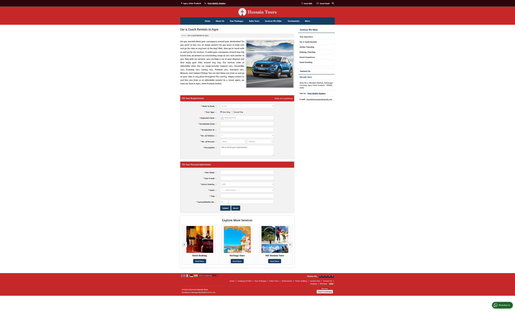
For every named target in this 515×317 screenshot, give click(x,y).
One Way (226, 112)
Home (207, 21)
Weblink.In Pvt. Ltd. (208, 292)
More (307, 21)
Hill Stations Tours (241, 255)
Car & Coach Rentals (308, 42)
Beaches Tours (279, 255)
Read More (203, 261)
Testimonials (293, 21)
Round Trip (238, 112)
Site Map (323, 284)
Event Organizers (307, 57)
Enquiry (313, 284)
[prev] (184, 244)
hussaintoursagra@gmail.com (319, 99)
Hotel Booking (306, 62)
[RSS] (331, 284)
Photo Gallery (301, 281)
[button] (216, 3)
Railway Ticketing (307, 52)
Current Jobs (315, 281)
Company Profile (244, 281)
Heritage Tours (203, 255)
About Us (220, 21)
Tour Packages (236, 21)
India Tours (254, 21)
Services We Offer (273, 21)
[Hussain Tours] (257, 12)
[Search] (333, 3)
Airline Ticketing (307, 47)
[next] (290, 244)
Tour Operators (306, 37)
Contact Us (327, 281)
